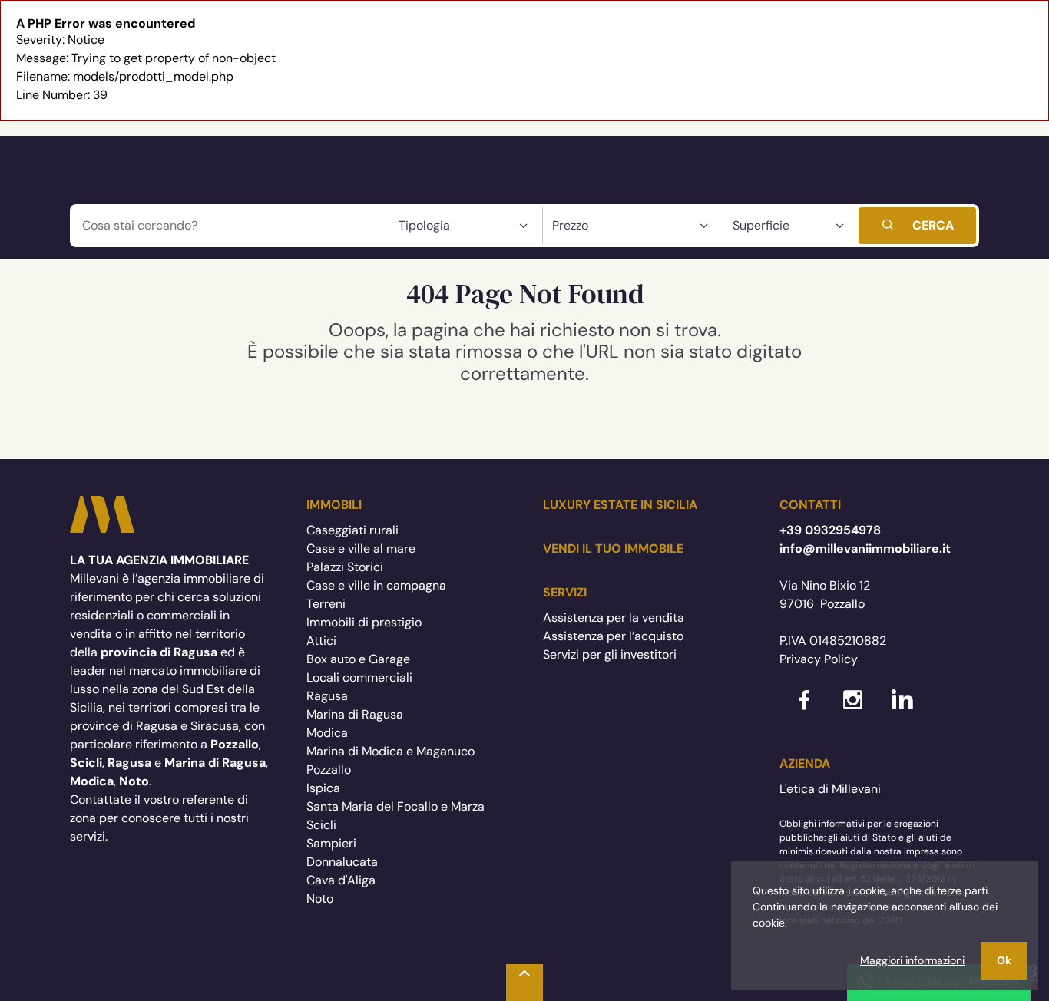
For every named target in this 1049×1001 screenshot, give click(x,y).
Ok (1004, 960)
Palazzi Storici (344, 567)
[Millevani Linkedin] (902, 711)
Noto (319, 898)
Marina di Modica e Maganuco (390, 751)
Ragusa (327, 696)
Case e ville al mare (360, 548)
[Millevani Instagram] (853, 711)
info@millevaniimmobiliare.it (865, 548)
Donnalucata (342, 862)
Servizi (565, 592)
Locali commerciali (359, 677)
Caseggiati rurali (352, 530)
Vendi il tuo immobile (613, 548)
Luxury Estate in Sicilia (620, 505)
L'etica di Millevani (830, 789)
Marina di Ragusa (354, 714)
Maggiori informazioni (912, 960)
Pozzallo (328, 769)
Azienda (804, 763)
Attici (321, 641)
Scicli (321, 825)
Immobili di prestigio (364, 622)
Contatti (810, 505)
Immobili (334, 505)
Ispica (323, 788)
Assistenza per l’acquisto (613, 636)
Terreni (326, 604)
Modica (327, 733)
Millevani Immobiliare (102, 514)
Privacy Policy (818, 659)
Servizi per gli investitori (610, 654)
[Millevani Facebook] (804, 711)
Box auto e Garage (358, 659)
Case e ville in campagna (376, 585)
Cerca (933, 225)
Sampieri (331, 843)
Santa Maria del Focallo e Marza (395, 806)
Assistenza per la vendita (613, 618)
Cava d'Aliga (341, 880)
